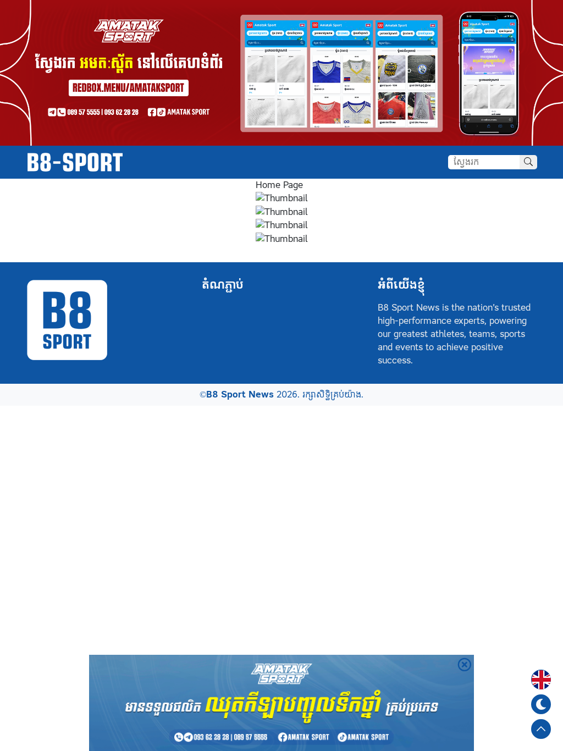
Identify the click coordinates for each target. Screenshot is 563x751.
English (541, 673)
